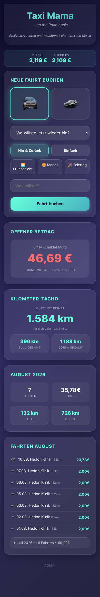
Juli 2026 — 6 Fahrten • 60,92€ (43, 543)
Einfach (70, 150)
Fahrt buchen (50, 203)
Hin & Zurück (29, 150)
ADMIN (50, 565)
